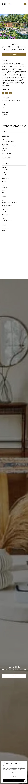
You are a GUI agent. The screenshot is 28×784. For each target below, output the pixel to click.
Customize (14, 776)
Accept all (14, 780)
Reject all (14, 772)
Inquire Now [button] (14, 54)
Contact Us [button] (14, 675)
